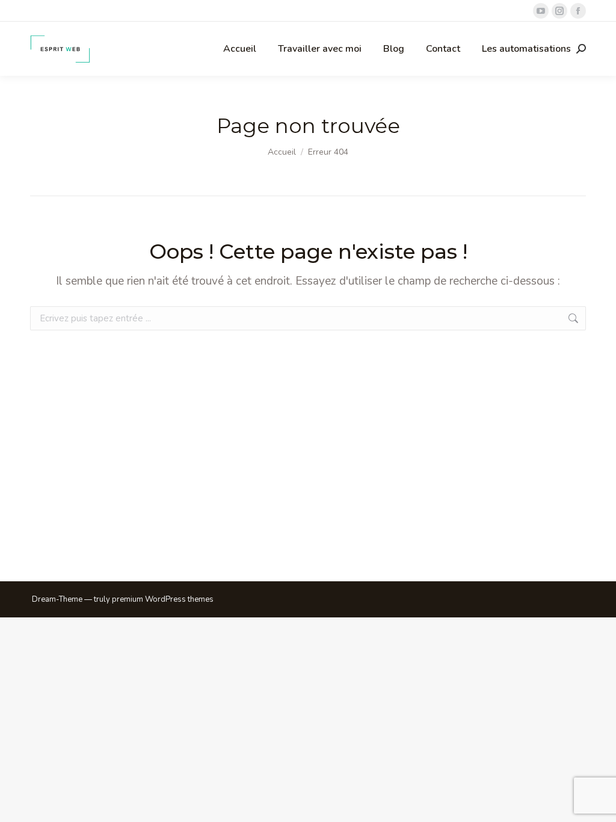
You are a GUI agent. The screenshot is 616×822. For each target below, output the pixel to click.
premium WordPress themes (163, 599)
